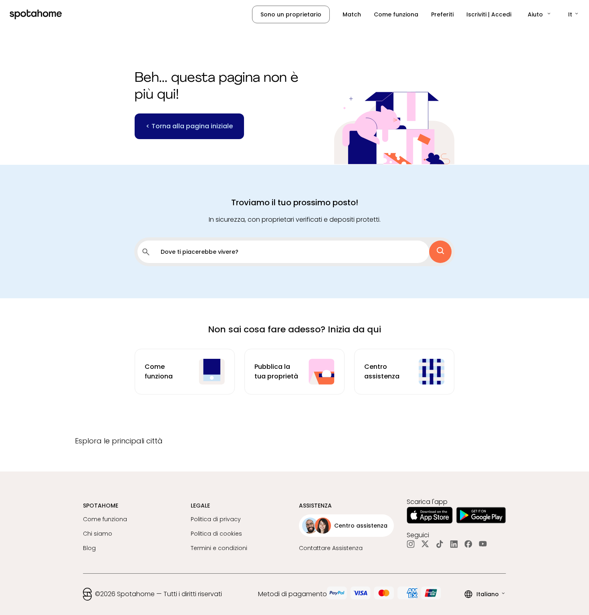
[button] (539, 14)
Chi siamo (97, 534)
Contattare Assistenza (331, 548)
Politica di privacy (216, 519)
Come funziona (396, 14)
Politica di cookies (216, 534)
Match (352, 14)
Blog (89, 548)
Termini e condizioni (219, 548)
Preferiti (442, 14)
